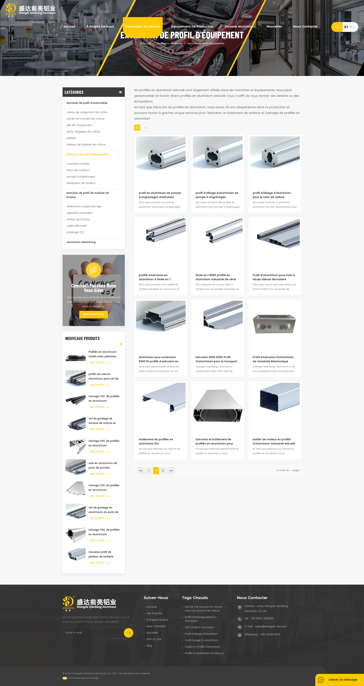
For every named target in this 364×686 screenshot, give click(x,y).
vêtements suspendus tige (84, 206)
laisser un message (343, 679)
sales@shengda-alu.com (271, 627)
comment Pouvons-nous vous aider (93, 287)
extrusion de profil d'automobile (87, 103)
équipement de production (192, 26)
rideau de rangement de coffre (87, 112)
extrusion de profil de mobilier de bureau (88, 195)
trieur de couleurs (78, 170)
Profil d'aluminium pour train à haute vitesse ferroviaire (274, 277)
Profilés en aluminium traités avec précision (103, 354)
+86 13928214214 (270, 635)
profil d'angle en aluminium (201, 641)
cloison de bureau (78, 219)
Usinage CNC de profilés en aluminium (104, 399)
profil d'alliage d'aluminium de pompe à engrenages (217, 195)
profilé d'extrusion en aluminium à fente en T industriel (155, 277)
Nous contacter (305, 26)
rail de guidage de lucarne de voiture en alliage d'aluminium (102, 421)
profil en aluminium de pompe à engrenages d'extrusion (160, 195)
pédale (71, 138)
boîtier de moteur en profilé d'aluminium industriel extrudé (274, 441)
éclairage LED (75, 232)
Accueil (69, 26)
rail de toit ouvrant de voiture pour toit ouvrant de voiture (203, 609)
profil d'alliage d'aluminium (201, 634)
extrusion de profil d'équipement (87, 155)
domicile (152, 607)
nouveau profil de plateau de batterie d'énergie (101, 554)
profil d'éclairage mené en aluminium (200, 619)
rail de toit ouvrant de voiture (85, 119)
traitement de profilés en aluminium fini (156, 441)
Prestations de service (142, 26)
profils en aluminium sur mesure (204, 653)
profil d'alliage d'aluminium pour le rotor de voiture (272, 195)
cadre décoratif (77, 226)
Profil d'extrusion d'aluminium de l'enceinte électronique (273, 359)
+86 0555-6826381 (261, 619)
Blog (149, 646)
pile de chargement (79, 125)
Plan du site (154, 639)
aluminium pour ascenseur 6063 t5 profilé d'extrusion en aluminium (158, 359)
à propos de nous (100, 26)
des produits (154, 614)
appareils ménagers (80, 213)
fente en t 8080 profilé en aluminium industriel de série (216, 277)
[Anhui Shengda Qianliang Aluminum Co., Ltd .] (30, 10)
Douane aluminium (240, 26)
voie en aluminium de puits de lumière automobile (103, 465)
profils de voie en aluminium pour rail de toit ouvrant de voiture (103, 376)
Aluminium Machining (81, 242)
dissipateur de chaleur (81, 183)
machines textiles (78, 164)
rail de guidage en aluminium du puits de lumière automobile (103, 510)
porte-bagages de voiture (84, 131)
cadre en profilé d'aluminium (202, 647)
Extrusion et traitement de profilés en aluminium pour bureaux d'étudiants (214, 441)
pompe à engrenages (81, 176)
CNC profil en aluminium (199, 628)
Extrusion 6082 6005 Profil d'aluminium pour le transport (216, 359)
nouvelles (274, 26)
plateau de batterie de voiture (86, 144)
